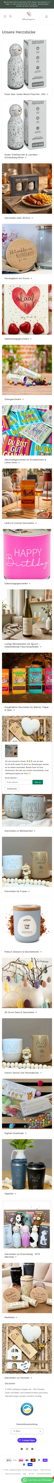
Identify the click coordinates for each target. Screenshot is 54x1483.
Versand (31, 1474)
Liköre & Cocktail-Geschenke (19, 523)
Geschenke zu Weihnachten (19, 831)
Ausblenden (12, 789)
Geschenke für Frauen (16, 891)
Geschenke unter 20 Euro (17, 218)
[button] (5, 16)
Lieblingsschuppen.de (16, 1470)
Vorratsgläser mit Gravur (17, 278)
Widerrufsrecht (46, 1470)
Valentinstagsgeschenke (17, 339)
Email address (11, 778)
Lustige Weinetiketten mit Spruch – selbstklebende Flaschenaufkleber (22, 645)
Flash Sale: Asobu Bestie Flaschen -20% (25, 94)
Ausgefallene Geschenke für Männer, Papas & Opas (27, 708)
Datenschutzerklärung (12, 1474)
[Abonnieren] (40, 1431)
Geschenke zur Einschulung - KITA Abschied (22, 1255)
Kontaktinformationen (44, 1474)
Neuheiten (10, 1317)
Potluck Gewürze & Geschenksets (22, 952)
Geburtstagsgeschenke (16, 583)
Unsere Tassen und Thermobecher (22, 1073)
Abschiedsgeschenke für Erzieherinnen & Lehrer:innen (25, 461)
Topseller (9, 1194)
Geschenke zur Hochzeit (17, 1378)
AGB (24, 1474)
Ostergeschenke (13, 399)
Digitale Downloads (14, 1133)
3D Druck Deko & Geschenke (19, 1012)
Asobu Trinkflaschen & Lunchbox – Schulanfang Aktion (22, 156)
